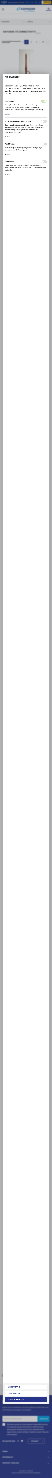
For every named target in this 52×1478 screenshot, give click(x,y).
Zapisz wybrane (14, 1387)
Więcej (7, 114)
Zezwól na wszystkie (16, 1400)
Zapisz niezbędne (14, 1393)
